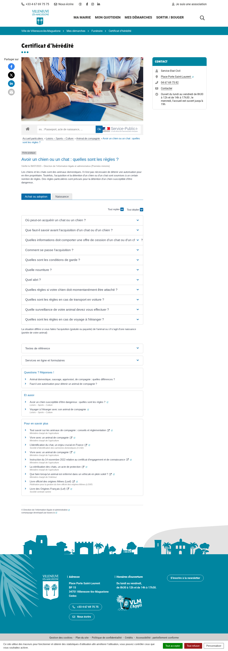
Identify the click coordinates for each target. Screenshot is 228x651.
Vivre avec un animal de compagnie (52, 437)
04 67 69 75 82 (170, 82)
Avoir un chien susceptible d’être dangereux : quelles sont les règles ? (69, 402)
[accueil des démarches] (27, 128)
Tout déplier (133, 211)
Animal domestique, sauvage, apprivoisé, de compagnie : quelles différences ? (72, 379)
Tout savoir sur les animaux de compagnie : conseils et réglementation (71, 430)
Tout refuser (193, 645)
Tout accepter (172, 645)
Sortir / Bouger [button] (170, 17)
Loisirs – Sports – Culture (60, 138)
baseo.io (52, 513)
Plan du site (82, 637)
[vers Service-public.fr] (120, 130)
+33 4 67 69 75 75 (87, 606)
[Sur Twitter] (11, 75)
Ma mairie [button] (82, 17)
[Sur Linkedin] (11, 83)
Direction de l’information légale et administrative (46, 510)
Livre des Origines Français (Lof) (51, 488)
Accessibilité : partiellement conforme (157, 637)
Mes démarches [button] (138, 17)
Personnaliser (213, 645)
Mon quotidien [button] (108, 17)
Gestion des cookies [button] (60, 637)
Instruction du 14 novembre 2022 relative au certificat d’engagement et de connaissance (81, 459)
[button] (35, 4)
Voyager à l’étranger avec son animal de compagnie (59, 409)
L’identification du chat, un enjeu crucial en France (60, 444)
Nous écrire (84, 616)
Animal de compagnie (88, 138)
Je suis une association (191, 4)
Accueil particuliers (33, 138)
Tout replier (114, 209)
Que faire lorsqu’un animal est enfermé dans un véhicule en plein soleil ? (72, 474)
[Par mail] (11, 92)
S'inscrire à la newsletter (185, 578)
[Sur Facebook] (11, 66)
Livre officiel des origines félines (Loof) (54, 481)
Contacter (166, 88)
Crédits (129, 637)
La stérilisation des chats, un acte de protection (58, 466)
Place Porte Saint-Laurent (177, 76)
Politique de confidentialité (107, 637)
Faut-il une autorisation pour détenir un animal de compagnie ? (63, 383)
